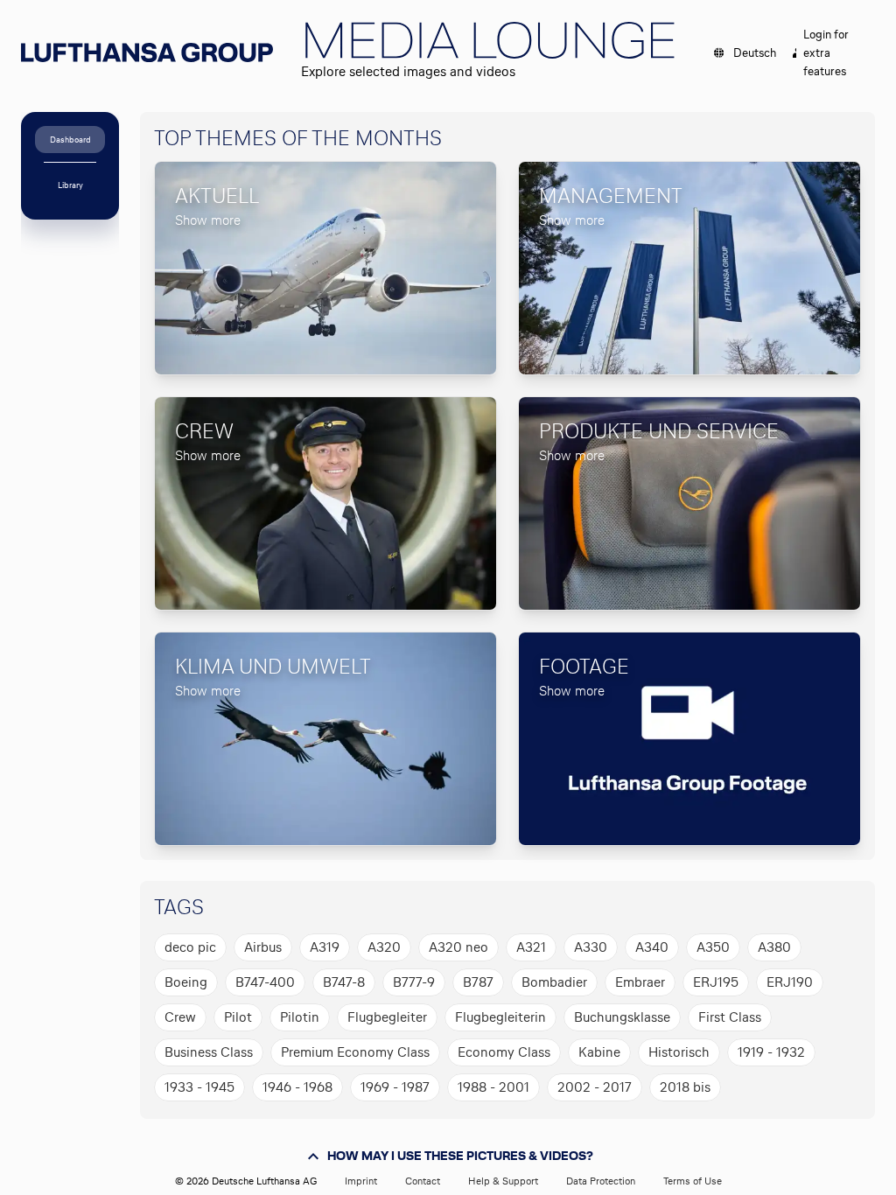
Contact (422, 1181)
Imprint (361, 1181)
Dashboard (70, 139)
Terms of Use (692, 1181)
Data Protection (600, 1181)
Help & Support (503, 1181)
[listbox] (500, 1017)
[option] (190, 947)
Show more (208, 220)
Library (70, 185)
